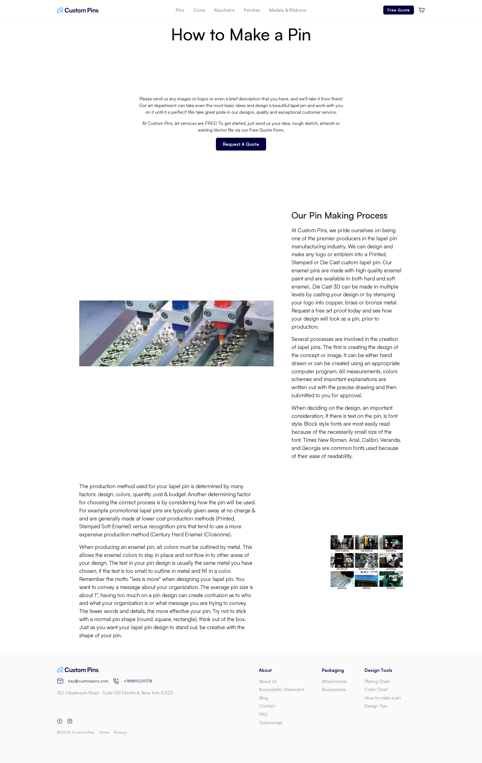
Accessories (334, 689)
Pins (180, 10)
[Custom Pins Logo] (77, 10)
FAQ (263, 714)
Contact (267, 706)
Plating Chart (377, 681)
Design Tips (376, 706)
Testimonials (271, 722)
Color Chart (376, 689)
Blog (263, 698)
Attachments (334, 681)
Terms (104, 732)
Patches (252, 10)
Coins (199, 10)
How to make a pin (383, 698)
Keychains (224, 10)
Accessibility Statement (281, 689)
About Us (268, 681)
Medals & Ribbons (287, 10)
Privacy (120, 732)
